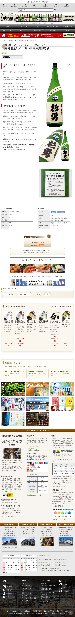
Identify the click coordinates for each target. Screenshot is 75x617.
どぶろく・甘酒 (22, 26)
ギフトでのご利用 (27, 595)
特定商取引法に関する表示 (9, 502)
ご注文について (26, 588)
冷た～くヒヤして (25, 294)
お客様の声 (44, 594)
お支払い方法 (26, 590)
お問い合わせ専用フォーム (47, 565)
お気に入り (56, 6)
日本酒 (7, 26)
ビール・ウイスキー (52, 26)
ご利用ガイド (26, 583)
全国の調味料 (52, 30)
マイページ (45, 6)
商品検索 (9, 590)
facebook (66, 584)
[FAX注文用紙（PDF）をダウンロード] (69, 20)
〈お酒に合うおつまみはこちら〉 (37, 260)
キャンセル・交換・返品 (29, 598)
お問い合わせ (14, 6)
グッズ (67, 30)
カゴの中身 (66, 6)
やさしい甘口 (9, 294)
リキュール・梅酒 (7, 30)
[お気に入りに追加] (69, 64)
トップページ (4, 6)
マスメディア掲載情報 (47, 592)
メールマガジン (25, 6)
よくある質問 (26, 585)
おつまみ (22, 30)
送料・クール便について (29, 593)
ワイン (37, 26)
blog (64, 581)
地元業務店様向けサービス (48, 597)
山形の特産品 (37, 30)
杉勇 (12, 40)
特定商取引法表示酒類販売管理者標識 (46, 588)
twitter (65, 588)
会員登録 (34, 6)
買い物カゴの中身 (12, 586)
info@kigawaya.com (62, 562)
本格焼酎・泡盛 (67, 26)
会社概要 (43, 583)
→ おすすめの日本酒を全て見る (61, 306)
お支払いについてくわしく (35, 495)
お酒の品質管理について (48, 585)
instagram (66, 591)
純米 (48, 294)
